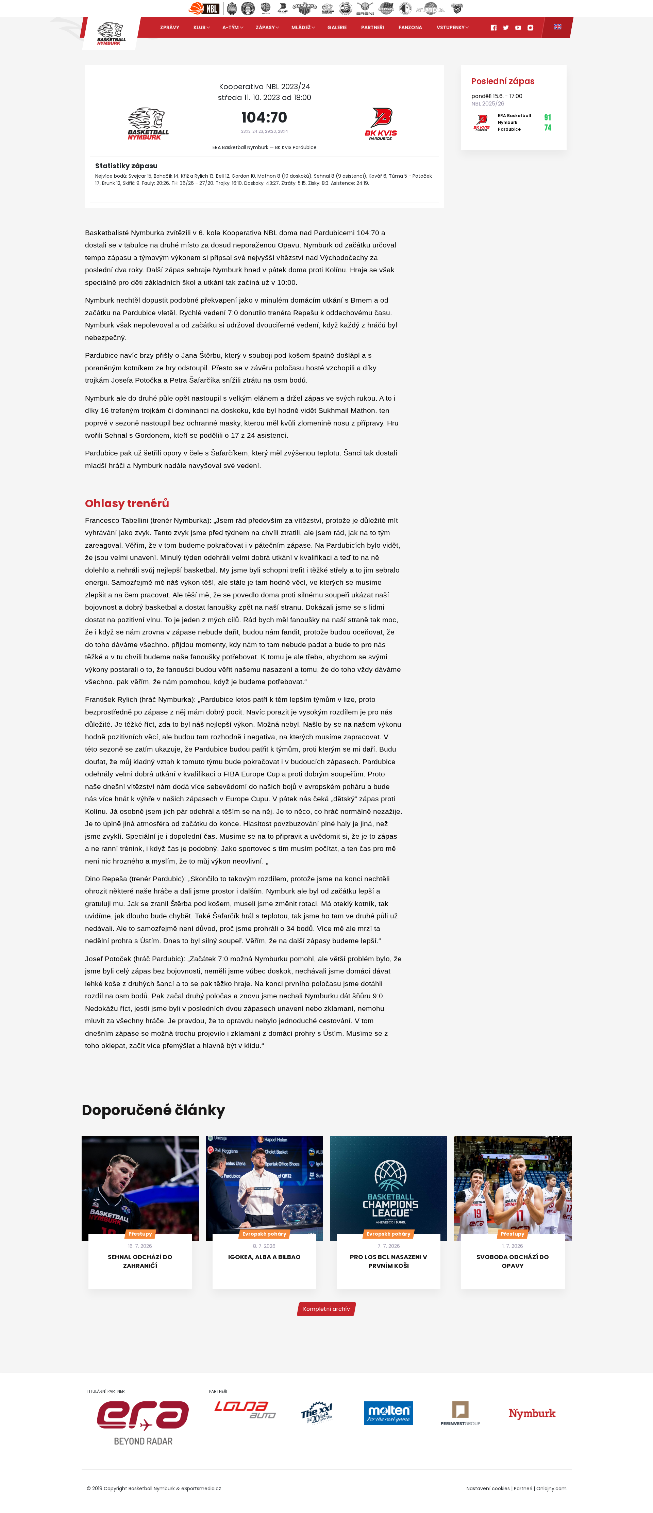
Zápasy (265, 27)
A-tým (230, 27)
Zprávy (169, 27)
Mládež (301, 27)
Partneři (372, 27)
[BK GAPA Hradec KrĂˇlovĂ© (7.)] (345, 8)
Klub (199, 27)
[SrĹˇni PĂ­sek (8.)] (365, 8)
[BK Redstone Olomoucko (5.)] (304, 8)
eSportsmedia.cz (201, 1488)
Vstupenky (450, 27)
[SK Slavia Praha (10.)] (405, 8)
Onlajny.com (551, 1488)
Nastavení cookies (488, 1488)
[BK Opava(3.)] (265, 8)
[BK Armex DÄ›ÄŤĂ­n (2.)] (248, 8)
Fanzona (410, 27)
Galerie (337, 27)
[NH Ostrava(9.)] (386, 8)
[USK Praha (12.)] (457, 8)
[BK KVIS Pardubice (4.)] (282, 8)
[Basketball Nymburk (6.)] (328, 8)
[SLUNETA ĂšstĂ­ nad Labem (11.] (430, 8)
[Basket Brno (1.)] (232, 8)
